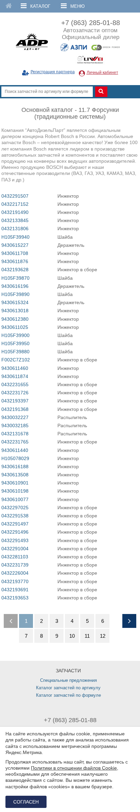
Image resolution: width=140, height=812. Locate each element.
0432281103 (14, 556)
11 (87, 636)
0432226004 (15, 573)
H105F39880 (15, 351)
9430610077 (15, 499)
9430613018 (15, 310)
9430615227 (15, 245)
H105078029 (15, 458)
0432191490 (15, 212)
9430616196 (15, 286)
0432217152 (15, 204)
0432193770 (15, 581)
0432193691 (15, 589)
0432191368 (15, 409)
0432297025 (15, 507)
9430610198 (15, 491)
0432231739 (15, 565)
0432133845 (15, 220)
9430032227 (15, 417)
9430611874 (14, 376)
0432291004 (15, 548)
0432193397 (15, 400)
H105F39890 (15, 294)
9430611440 (14, 450)
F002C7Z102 (15, 359)
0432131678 (15, 433)
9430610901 (15, 483)
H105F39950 (15, 343)
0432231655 (15, 384)
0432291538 (15, 515)
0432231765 (15, 441)
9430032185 (15, 425)
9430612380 (15, 319)
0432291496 (15, 532)
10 (72, 636)
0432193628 (15, 269)
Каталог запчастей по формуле (68, 695)
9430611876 (14, 261)
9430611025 (14, 327)
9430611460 (14, 368)
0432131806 (15, 228)
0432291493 (15, 540)
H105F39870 (15, 278)
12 (102, 636)
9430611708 (14, 253)
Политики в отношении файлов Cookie (74, 768)
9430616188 (15, 466)
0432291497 (15, 524)
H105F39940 (15, 237)
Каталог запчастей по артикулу (68, 687)
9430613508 (15, 474)
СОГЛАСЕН (26, 802)
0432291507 (15, 196)
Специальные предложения (68, 680)
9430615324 (15, 302)
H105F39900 (15, 335)
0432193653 (15, 597)
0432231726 (15, 392)
